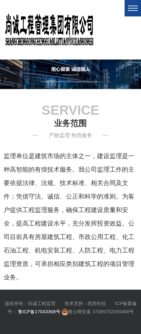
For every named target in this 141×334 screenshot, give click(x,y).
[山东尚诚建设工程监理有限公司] (70, 74)
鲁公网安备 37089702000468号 (101, 311)
